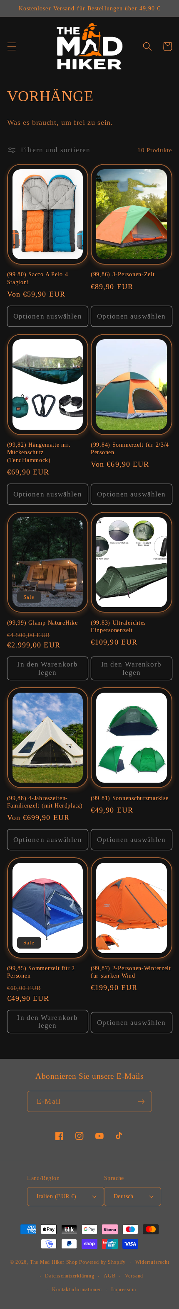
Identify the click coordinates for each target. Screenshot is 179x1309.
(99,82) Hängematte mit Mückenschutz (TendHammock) (38, 452)
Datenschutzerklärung (69, 1276)
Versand (134, 1276)
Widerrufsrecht (152, 1262)
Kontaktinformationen (77, 1289)
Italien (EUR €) (57, 1196)
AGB (109, 1276)
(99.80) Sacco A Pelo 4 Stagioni (37, 278)
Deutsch (124, 1196)
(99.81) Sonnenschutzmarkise (129, 798)
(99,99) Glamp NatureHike (42, 622)
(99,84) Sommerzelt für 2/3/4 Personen (130, 448)
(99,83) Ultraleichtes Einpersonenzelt (118, 626)
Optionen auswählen (47, 316)
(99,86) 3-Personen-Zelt (123, 274)
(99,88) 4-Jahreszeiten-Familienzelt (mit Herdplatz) (45, 802)
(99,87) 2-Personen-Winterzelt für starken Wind (131, 972)
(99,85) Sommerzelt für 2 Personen (41, 972)
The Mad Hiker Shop (54, 1262)
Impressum (123, 1289)
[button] (11, 46)
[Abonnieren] (141, 1101)
